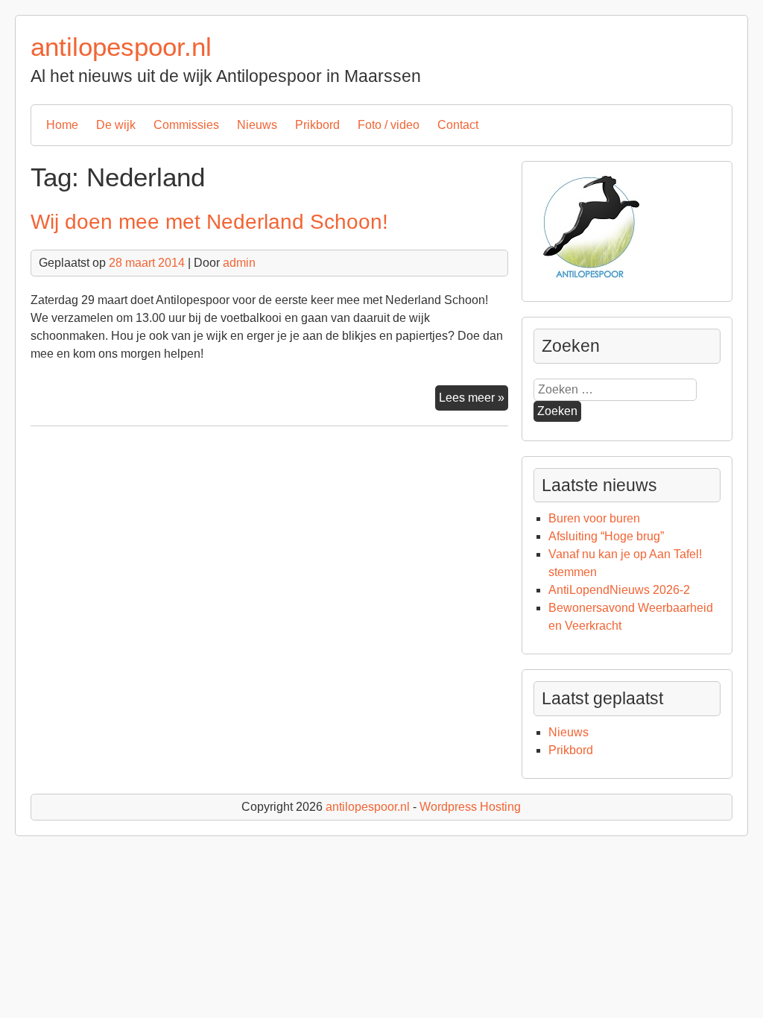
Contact (457, 124)
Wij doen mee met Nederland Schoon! (209, 221)
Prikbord (317, 124)
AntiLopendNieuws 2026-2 (619, 590)
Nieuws (257, 124)
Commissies (186, 124)
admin (239, 262)
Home (62, 124)
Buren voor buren (594, 518)
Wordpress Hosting (470, 806)
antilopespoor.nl (121, 46)
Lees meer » (473, 401)
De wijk (116, 124)
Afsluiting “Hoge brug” (606, 536)
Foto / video (389, 124)
